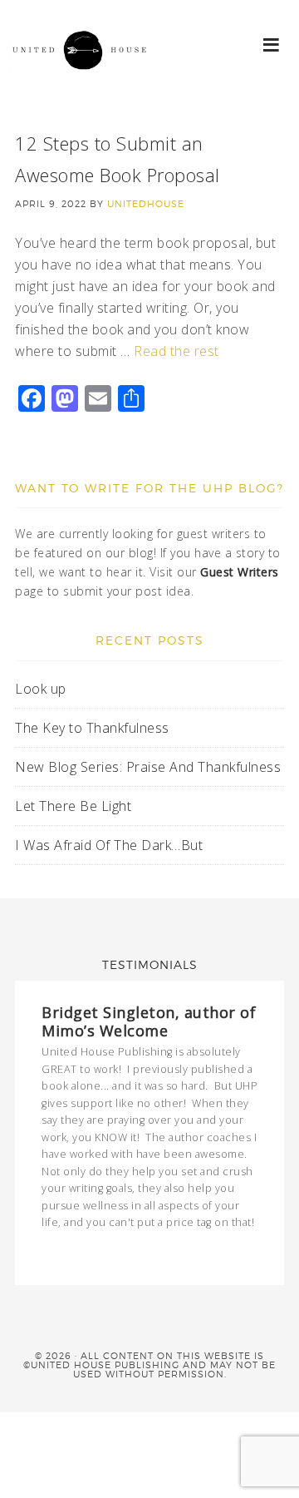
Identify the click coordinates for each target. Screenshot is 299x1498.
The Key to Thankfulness (92, 728)
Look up (42, 689)
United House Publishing (83, 66)
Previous (236, 1253)
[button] (272, 43)
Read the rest (176, 351)
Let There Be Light (73, 806)
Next (251, 1253)
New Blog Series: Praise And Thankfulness (148, 767)
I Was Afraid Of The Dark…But (109, 845)
